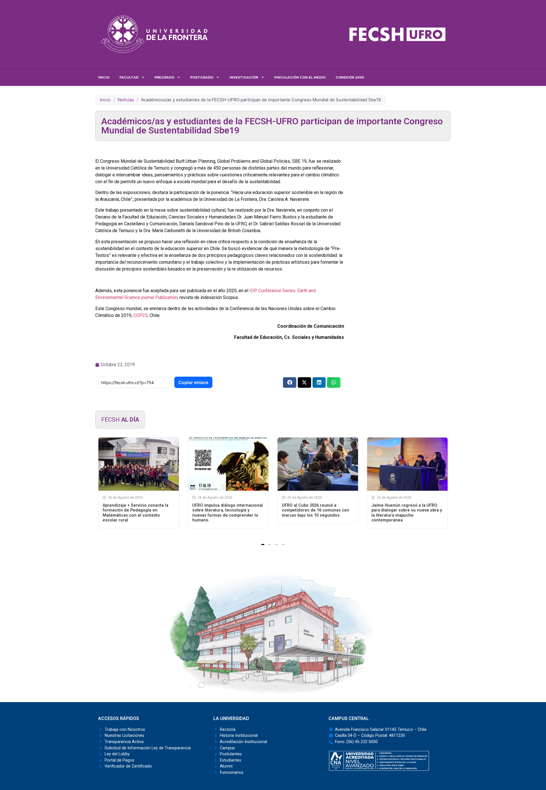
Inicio (103, 77)
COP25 (140, 315)
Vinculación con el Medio (300, 77)
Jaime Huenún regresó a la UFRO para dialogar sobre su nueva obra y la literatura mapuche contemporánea (406, 513)
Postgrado (201, 77)
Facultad (128, 77)
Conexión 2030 (350, 77)
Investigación (243, 77)
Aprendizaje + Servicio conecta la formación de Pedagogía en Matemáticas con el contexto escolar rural (135, 513)
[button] (289, 382)
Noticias (126, 99)
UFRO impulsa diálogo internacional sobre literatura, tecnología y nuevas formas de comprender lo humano (227, 513)
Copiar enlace (193, 382)
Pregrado (164, 77)
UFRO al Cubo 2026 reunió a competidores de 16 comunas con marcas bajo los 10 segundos (315, 510)
